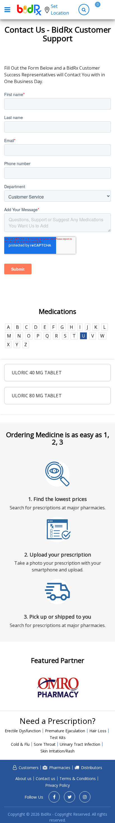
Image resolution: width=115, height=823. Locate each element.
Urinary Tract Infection (80, 744)
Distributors (91, 767)
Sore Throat (45, 744)
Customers (29, 767)
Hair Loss (97, 730)
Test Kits (58, 737)
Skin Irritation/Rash (57, 751)
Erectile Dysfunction (23, 730)
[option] (57, 687)
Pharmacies (59, 767)
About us (23, 778)
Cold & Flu (20, 744)
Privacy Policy (57, 785)
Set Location (60, 9)
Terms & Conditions (77, 778)
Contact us (45, 778)
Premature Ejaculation (65, 730)
